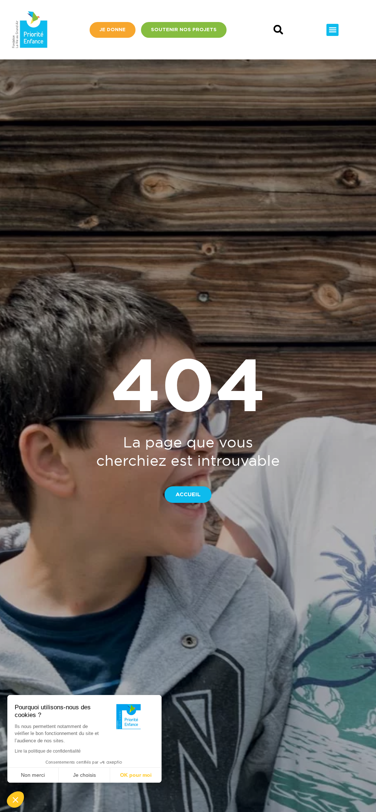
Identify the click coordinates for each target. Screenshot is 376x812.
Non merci (33, 775)
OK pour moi (136, 775)
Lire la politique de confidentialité (48, 751)
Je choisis (84, 775)
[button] (278, 30)
